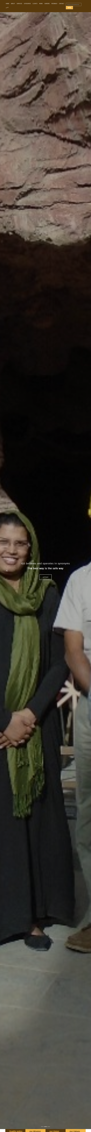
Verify (69, 7)
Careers (47, 3)
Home (7, 3)
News (41, 3)
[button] (7, 570)
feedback (54, 3)
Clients (35, 3)
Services (19, 3)
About (13, 3)
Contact (61, 3)
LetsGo (45, 574)
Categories (27, 3)
